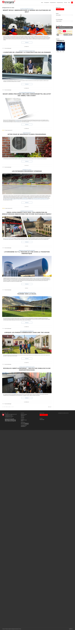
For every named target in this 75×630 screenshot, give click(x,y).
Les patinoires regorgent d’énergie (27, 171)
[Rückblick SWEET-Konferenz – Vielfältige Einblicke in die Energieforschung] (27, 382)
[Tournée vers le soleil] (27, 306)
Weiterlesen (27, 42)
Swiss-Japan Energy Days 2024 (9, 238)
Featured (33, 92)
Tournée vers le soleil (26, 294)
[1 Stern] (2, 48)
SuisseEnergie (25, 198)
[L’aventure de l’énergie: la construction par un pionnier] (27, 67)
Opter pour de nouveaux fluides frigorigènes (27, 134)
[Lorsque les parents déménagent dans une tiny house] (27, 344)
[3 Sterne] (3, 48)
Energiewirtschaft (26, 292)
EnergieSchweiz (29, 92)
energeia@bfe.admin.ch (24, 425)
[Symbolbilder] (27, 266)
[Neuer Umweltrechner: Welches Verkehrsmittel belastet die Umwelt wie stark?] (27, 108)
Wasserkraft (33, 250)
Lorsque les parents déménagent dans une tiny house (26, 332)
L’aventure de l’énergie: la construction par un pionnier (27, 52)
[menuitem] (42, 2)
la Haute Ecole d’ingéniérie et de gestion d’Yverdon (40, 198)
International (28, 250)
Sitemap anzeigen (42, 419)
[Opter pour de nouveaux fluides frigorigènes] (27, 147)
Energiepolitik (21, 250)
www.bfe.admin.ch (23, 426)
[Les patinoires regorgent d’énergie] (27, 184)
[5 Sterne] (4, 48)
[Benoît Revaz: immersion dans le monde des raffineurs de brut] (27, 24)
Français (24, 250)
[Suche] (72, 2)
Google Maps (22, 417)
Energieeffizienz (24, 92)
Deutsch (20, 92)
